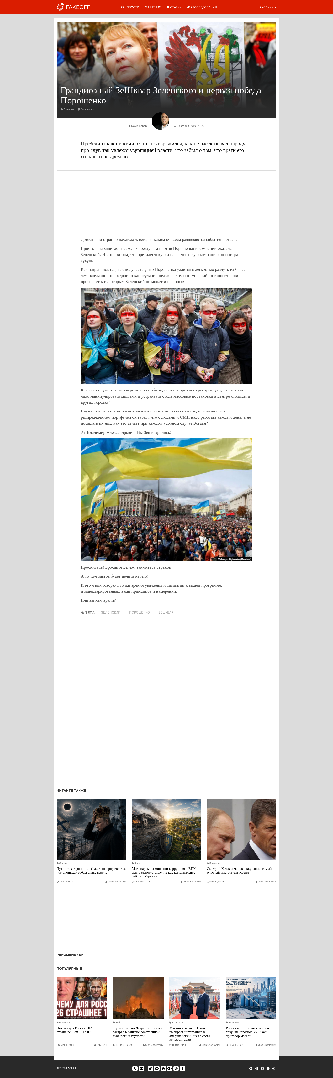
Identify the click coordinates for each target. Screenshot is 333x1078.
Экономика (234, 1022)
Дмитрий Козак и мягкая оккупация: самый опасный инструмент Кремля (239, 870)
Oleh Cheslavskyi (117, 881)
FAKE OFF (102, 1045)
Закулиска (214, 863)
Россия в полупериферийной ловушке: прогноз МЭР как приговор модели (247, 1032)
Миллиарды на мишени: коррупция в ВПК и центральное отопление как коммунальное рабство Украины (165, 872)
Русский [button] (267, 7)
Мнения (154, 7)
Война (137, 863)
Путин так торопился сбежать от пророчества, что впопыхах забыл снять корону (91, 870)
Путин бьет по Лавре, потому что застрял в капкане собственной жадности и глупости (138, 1032)
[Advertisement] (166, 204)
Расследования (203, 7)
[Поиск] (251, 1068)
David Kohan (139, 125)
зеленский (110, 612)
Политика (70, 109)
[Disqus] (166, 734)
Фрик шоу (64, 863)
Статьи (175, 7)
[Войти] (273, 1068)
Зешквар (166, 612)
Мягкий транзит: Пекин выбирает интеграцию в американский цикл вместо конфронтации (189, 1033)
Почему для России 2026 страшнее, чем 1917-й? (75, 1030)
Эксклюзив (87, 109)
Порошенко (139, 612)
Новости (131, 7)
